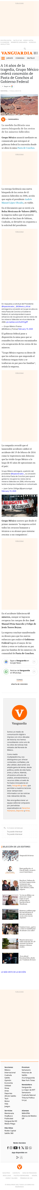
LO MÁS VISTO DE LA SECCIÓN (13, 972)
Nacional (4, 91)
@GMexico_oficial (23, 306)
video (24, 785)
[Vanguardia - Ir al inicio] (19, 53)
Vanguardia (13, 119)
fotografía (16, 785)
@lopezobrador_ (8, 306)
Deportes (20, 810)
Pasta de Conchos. (27, 148)
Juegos (9, 58)
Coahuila (20, 58)
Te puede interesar (14, 831)
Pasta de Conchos (20, 684)
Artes (27, 810)
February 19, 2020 (25, 329)
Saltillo (31, 58)
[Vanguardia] (19, 712)
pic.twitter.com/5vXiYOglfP (17, 322)
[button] (3, 58)
